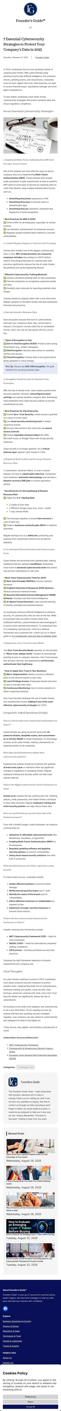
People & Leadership (12, 1341)
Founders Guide (42, 57)
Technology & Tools (25, 1067)
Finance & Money (11, 1326)
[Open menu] (30, 27)
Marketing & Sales (11, 1331)
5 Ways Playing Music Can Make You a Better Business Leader (28, 1182)
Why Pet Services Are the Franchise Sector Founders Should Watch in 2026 (30, 1209)
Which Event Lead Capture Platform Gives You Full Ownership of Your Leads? (27, 1155)
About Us (7, 1358)
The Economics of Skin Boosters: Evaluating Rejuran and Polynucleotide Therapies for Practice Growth (29, 1260)
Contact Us (8, 1362)
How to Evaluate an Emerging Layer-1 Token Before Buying (30, 1234)
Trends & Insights (11, 1346)
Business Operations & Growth (17, 1321)
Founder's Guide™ (30, 20)
